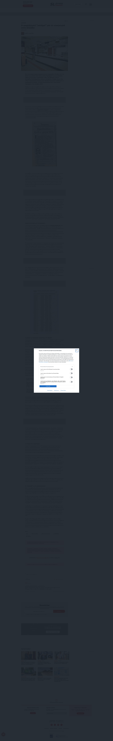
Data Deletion (49, 390)
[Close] (77, 351)
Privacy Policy (63, 390)
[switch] (71, 369)
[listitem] (56, 366)
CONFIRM (48, 386)
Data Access (56, 390)
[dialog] (56, 370)
